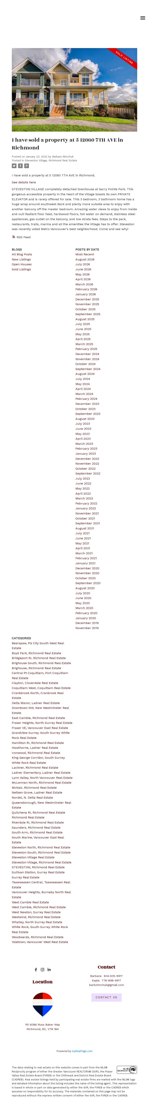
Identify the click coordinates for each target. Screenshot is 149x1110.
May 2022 (82, 488)
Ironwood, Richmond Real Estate (36, 753)
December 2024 (87, 354)
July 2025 (82, 324)
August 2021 (84, 528)
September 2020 (87, 583)
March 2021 (84, 553)
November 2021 (87, 513)
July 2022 (82, 478)
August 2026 (84, 259)
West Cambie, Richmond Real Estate (39, 907)
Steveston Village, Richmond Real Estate (51, 160)
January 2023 (85, 453)
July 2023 (82, 423)
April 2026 (83, 279)
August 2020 (85, 588)
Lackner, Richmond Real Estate (35, 767)
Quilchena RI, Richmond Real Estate (38, 812)
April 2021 (82, 548)
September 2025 (87, 314)
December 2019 (87, 623)
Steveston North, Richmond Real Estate (41, 847)
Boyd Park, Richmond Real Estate (36, 653)
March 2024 (84, 394)
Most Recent (84, 254)
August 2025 (84, 319)
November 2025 (87, 304)
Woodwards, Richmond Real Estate (37, 937)
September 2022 (87, 473)
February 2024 (86, 399)
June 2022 (83, 483)
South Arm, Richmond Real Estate (37, 832)
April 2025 (83, 339)
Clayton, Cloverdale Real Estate (35, 683)
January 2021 (85, 563)
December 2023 (87, 404)
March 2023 (84, 444)
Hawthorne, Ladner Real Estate (35, 748)
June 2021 (83, 538)
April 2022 (83, 493)
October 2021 (85, 518)
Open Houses (22, 264)
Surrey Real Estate (25, 877)
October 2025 (85, 309)
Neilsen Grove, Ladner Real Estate (37, 792)
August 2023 (84, 419)
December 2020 (87, 568)
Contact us (106, 997)
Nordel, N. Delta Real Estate (32, 797)
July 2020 (82, 593)
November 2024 (87, 359)
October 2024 (85, 364)
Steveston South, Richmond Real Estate (41, 852)
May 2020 (82, 603)
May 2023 (82, 434)
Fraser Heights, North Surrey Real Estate (42, 723)
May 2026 (82, 274)
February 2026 (86, 289)
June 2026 (83, 269)
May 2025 (82, 334)
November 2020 (87, 573)
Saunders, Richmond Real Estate (36, 827)
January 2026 (85, 294)
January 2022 (85, 508)
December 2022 (87, 459)
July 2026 (82, 264)
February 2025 (86, 349)
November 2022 (87, 463)
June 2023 (83, 429)
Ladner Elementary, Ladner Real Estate (41, 772)
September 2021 (87, 523)
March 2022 (84, 498)
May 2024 (82, 384)
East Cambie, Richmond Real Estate (38, 718)
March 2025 (84, 344)
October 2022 (85, 468)
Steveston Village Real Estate (33, 857)
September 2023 (87, 414)
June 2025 (83, 329)
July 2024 (82, 379)
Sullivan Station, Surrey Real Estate (38, 872)
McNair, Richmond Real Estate (34, 787)
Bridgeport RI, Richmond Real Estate (39, 658)
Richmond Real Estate (28, 817)
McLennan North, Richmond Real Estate (41, 782)
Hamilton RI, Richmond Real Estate (38, 743)
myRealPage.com (82, 1051)
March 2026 (84, 284)
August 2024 (85, 374)
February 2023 (86, 448)
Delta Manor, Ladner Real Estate (36, 703)
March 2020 (84, 608)
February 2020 (86, 613)
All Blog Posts (22, 254)
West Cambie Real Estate (30, 902)
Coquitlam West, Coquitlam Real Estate (41, 688)
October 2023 (85, 409)
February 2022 (86, 503)
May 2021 (82, 543)
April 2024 (83, 389)
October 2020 (85, 578)
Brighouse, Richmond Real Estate (36, 668)
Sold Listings (21, 269)
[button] (36, 969)
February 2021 (86, 558)
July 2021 (82, 533)
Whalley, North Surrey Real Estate (37, 922)
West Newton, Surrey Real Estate (36, 912)
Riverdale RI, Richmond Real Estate (38, 822)
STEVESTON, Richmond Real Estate (38, 867)
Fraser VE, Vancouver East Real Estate (40, 728)
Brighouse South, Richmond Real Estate (41, 663)
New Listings (21, 259)
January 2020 (85, 618)
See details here (24, 182)
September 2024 (87, 369)
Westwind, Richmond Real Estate (36, 917)
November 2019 (87, 628)
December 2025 (87, 299)
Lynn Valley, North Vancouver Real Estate (42, 778)
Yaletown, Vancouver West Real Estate (40, 942)
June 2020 (83, 598)
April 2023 (83, 438)
